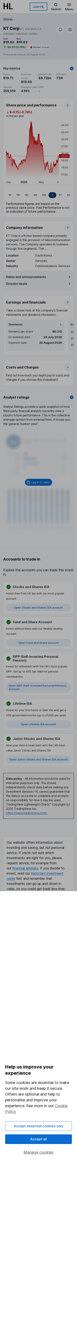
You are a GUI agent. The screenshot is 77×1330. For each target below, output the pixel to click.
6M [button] (44, 194)
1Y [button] (52, 194)
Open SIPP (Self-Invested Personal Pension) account (38, 687)
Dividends (16, 324)
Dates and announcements (26, 277)
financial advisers (25, 868)
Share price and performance (31, 105)
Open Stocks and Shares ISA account (38, 607)
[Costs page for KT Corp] (39, 373)
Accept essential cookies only (39, 1126)
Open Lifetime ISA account (38, 724)
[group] (38, 195)
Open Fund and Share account (38, 642)
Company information (24, 227)
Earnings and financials (26, 302)
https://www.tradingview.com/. (26, 813)
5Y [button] (60, 194)
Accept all (38, 1139)
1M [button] (26, 194)
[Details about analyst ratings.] (72, 397)
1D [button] (10, 194)
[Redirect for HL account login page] (38, 482)
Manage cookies (39, 1152)
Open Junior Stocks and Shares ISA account (38, 759)
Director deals (16, 284)
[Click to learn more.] (72, 68)
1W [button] (18, 194)
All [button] (68, 194)
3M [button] (35, 194)
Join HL (38, 7)
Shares (8, 19)
